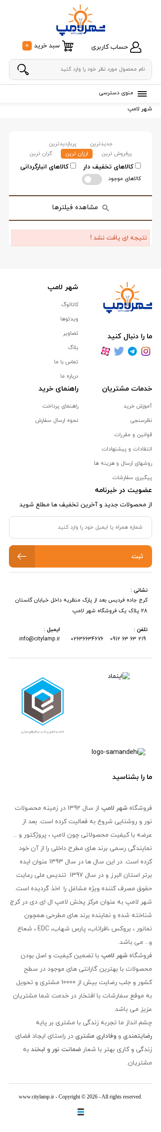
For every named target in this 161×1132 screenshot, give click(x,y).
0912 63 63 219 (129, 639)
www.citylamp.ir (36, 1097)
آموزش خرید (137, 406)
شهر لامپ (139, 109)
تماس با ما (66, 362)
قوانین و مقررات (133, 434)
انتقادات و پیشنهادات (127, 449)
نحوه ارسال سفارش (56, 420)
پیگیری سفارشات (132, 477)
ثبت (137, 556)
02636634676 (87, 639)
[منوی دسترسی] (140, 94)
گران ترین (41, 153)
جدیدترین (101, 143)
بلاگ (73, 347)
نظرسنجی (141, 420)
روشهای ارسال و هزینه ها (123, 463)
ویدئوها (69, 319)
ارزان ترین (76, 153)
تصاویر (70, 333)
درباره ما (69, 376)
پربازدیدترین (62, 143)
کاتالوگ (69, 304)
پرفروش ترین (117, 153)
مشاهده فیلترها (75, 207)
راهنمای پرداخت (60, 406)
